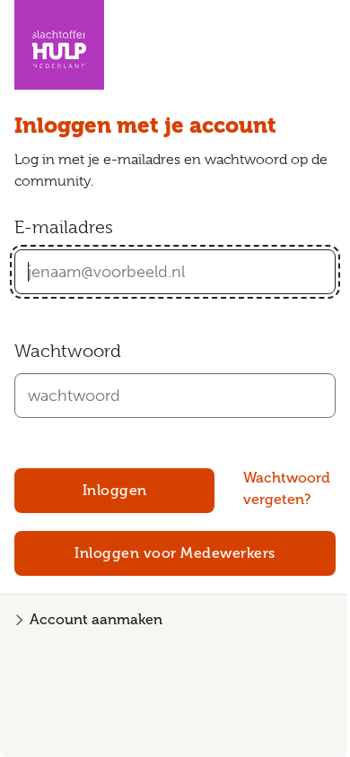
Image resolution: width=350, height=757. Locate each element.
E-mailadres (63, 227)
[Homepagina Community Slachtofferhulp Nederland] (59, 45)
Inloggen (115, 491)
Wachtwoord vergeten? (286, 489)
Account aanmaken (96, 620)
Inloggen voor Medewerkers (175, 553)
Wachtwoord (67, 351)
